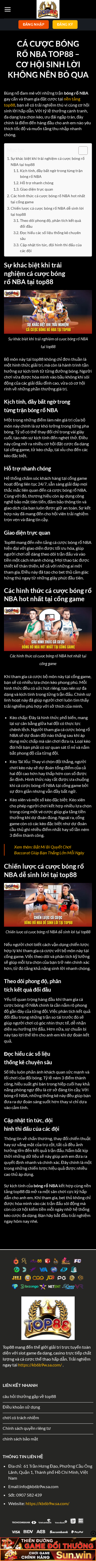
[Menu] (7, 9)
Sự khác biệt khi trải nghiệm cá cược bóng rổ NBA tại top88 (48, 161)
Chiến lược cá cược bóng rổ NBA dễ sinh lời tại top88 (47, 211)
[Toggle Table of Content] (80, 150)
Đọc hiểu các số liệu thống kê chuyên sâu (50, 236)
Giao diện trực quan (36, 189)
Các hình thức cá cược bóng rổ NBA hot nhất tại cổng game (48, 199)
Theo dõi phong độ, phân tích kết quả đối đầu (50, 223)
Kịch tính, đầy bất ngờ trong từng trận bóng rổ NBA (51, 174)
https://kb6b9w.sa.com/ (40, 1364)
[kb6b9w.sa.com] (48, 9)
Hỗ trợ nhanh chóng (36, 183)
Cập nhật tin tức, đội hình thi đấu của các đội (51, 248)
